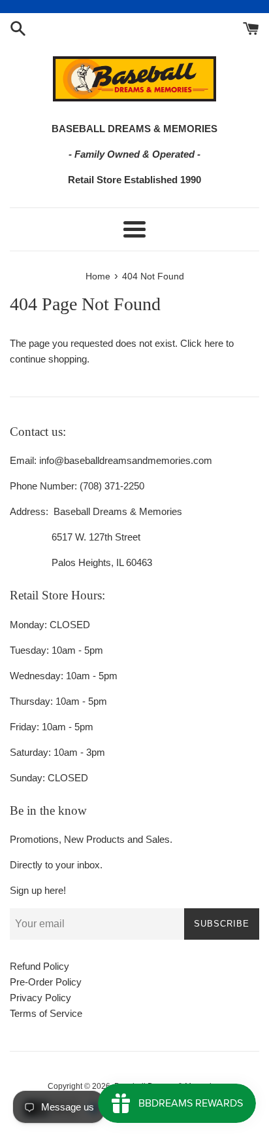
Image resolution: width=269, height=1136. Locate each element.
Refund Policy (39, 966)
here (213, 343)
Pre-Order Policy (46, 981)
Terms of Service (46, 1013)
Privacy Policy (40, 997)
